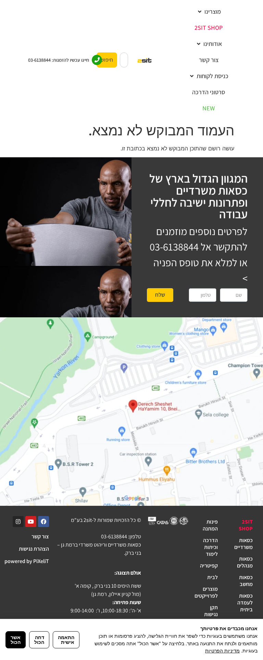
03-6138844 (174, 247)
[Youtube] (30, 521)
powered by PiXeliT (26, 561)
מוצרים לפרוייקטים (207, 592)
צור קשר (40, 536)
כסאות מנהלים (245, 562)
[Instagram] (18, 521)
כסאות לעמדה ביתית (245, 602)
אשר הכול (16, 639)
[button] (208, 11)
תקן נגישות (211, 611)
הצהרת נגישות (34, 548)
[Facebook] (43, 521)
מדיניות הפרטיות (222, 650)
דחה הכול (39, 639)
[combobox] (124, 60)
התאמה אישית (66, 639)
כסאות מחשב (246, 581)
